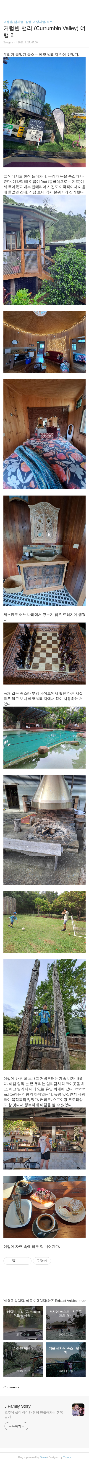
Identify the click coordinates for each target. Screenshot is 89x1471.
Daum (43, 1457)
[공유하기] (21, 1260)
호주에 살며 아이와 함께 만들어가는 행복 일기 (34, 1415)
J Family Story (18, 1406)
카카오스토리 (44, 1283)
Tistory (67, 1457)
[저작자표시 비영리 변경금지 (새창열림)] (57, 1261)
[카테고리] (5, 5)
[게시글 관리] (26, 1260)
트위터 (55, 1283)
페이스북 (34, 1283)
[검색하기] (83, 5)
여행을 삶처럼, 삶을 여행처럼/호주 (28, 22)
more (82, 1300)
